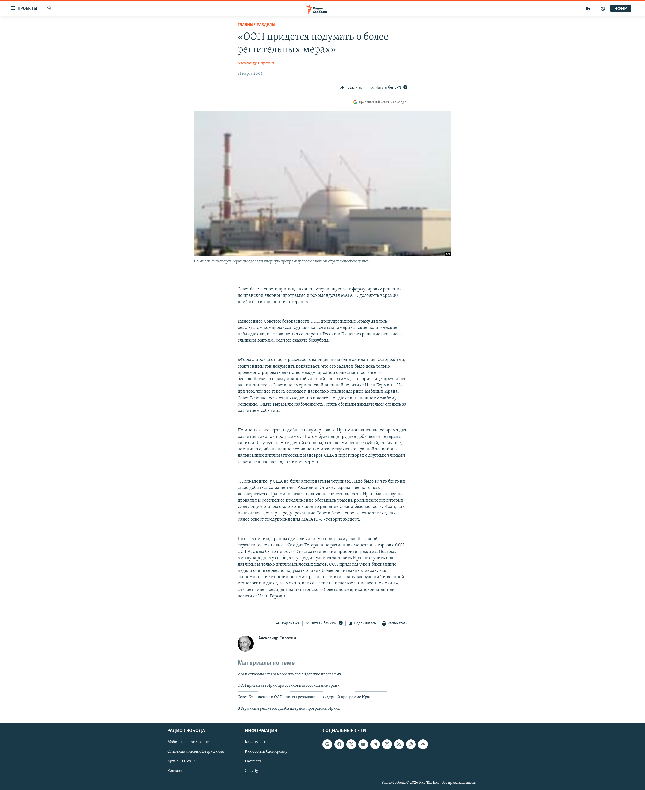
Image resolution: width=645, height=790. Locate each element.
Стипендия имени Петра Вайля (195, 752)
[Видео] (587, 8)
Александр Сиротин (256, 63)
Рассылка (253, 762)
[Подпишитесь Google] (327, 744)
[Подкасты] (411, 744)
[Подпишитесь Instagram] (387, 744)
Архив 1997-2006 (182, 762)
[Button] (352, 87)
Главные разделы (256, 25)
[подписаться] (423, 744)
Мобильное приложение (189, 742)
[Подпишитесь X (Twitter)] (351, 744)
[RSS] (399, 744)
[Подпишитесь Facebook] (339, 744)
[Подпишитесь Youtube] (363, 744)
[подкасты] (602, 8)
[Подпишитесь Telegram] (375, 744)
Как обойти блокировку (266, 752)
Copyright (253, 771)
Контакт (174, 771)
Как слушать (256, 742)
